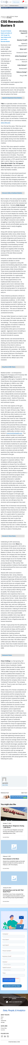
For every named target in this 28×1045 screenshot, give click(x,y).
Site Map (2, 1022)
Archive (6, 5)
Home (2, 5)
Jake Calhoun (6, 837)
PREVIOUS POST (5, 792)
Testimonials (3, 1020)
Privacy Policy (4, 1028)
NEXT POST (24, 792)
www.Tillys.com (5, 122)
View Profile (5, 785)
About (2, 1017)
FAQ (2, 1018)
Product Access (16, 2)
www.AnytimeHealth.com (14, 433)
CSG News (9, 17)
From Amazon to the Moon (11, 859)
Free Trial (3, 1029)
